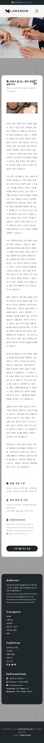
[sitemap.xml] (9, 665)
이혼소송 (9, 620)
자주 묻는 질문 (11, 630)
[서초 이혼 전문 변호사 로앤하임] (15, 665)
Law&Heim (28, 2)
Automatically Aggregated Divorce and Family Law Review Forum (21, 601)
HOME (5, 41)
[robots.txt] (12, 665)
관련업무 (9, 623)
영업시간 (9, 658)
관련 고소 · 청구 (11, 627)
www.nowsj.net (25, 729)
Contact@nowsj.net (21, 533)
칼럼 (8, 633)
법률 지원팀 (10, 654)
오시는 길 (9, 661)
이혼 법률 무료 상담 (22, 548)
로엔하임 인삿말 (12, 647)
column (14, 41)
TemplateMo (25, 735)
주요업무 (9, 651)
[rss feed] (7, 665)
